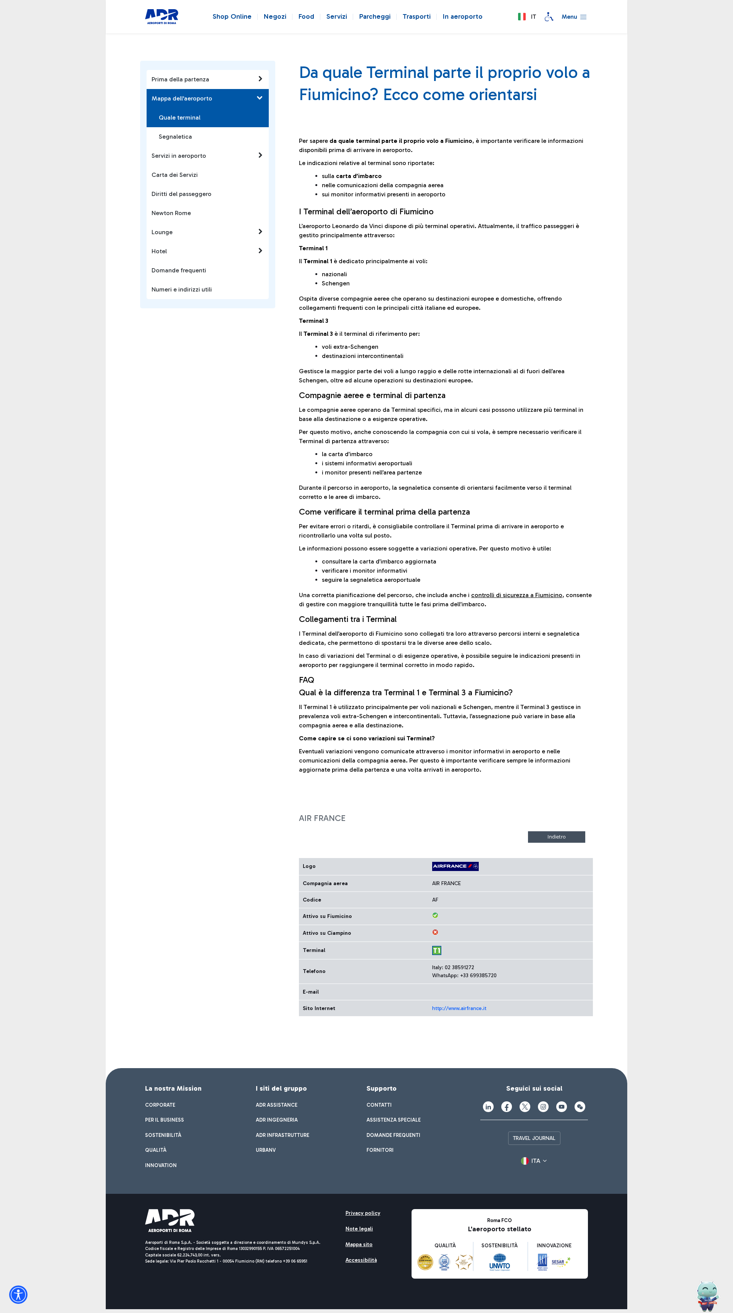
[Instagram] (543, 1106)
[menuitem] (160, 1105)
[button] (526, 17)
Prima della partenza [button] (180, 79)
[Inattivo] (435, 932)
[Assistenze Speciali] (548, 16)
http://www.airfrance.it (459, 1008)
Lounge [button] (162, 232)
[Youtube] (561, 1106)
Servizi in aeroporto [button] (179, 155)
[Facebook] (506, 1106)
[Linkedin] (488, 1106)
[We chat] (580, 1106)
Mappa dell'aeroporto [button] (182, 98)
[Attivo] (435, 915)
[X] (525, 1106)
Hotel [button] (159, 251)
